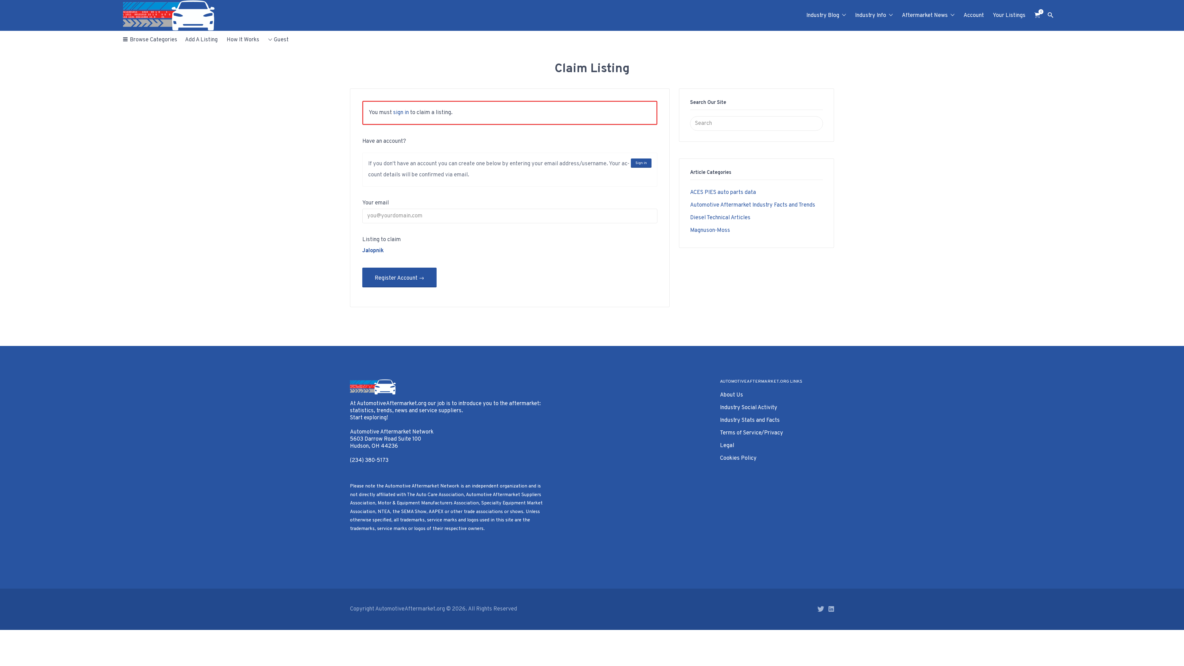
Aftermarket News (925, 15)
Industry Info (870, 15)
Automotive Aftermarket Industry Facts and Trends (752, 205)
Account (974, 15)
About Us (731, 395)
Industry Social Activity (748, 407)
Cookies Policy (738, 458)
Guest (281, 39)
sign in (401, 112)
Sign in (641, 163)
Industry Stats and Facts (750, 420)
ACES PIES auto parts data (723, 192)
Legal (727, 445)
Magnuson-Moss (710, 230)
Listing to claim (381, 239)
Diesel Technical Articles (720, 217)
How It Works (243, 39)
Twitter (820, 609)
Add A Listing (201, 39)
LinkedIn (831, 609)
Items (1037, 15)
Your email (375, 203)
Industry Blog (822, 15)
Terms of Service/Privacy (751, 433)
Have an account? (384, 141)
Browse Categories (153, 39)
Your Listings (1009, 15)
